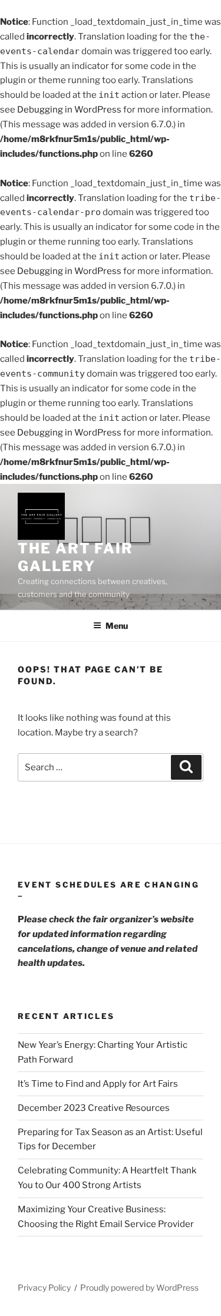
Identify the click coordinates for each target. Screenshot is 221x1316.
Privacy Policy (44, 1287)
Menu (116, 626)
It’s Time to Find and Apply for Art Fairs (98, 1083)
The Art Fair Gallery (75, 557)
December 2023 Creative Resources (94, 1108)
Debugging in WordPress (69, 109)
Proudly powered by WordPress (139, 1287)
